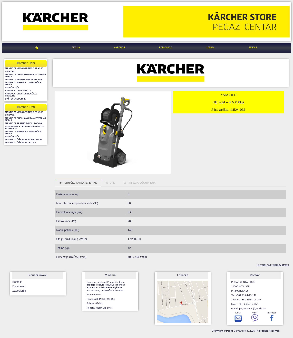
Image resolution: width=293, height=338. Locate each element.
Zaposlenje (19, 290)
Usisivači (10, 71)
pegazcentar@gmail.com (252, 308)
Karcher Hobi (26, 63)
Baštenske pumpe (15, 99)
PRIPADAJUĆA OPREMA (141, 182)
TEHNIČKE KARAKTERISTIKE (80, 182)
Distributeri (18, 286)
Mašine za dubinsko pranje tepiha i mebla (25, 75)
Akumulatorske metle (18, 91)
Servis (253, 47)
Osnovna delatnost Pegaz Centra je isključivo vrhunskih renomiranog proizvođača (105, 286)
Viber (254, 313)
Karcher (119, 47)
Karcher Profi (26, 107)
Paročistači (12, 87)
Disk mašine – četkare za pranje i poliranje (24, 127)
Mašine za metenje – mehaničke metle (23, 83)
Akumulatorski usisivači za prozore (21, 95)
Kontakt (17, 281)
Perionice (165, 47)
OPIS (112, 182)
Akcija (76, 47)
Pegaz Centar (37, 47)
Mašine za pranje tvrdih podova (24, 79)
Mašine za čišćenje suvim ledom (23, 139)
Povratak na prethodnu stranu (273, 264)
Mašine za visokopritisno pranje (24, 68)
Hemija (210, 47)
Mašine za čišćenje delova (20, 142)
